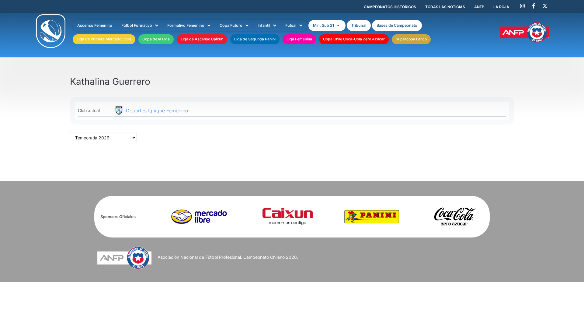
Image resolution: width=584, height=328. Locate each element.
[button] (327, 25)
